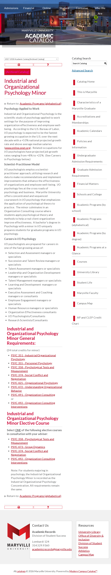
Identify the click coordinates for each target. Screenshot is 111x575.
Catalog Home (86, 81)
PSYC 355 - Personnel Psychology (31, 363)
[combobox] (31, 59)
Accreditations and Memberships (86, 119)
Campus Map (85, 303)
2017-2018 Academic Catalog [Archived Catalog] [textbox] (24, 59)
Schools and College (89, 194)
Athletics (84, 550)
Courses (82, 261)
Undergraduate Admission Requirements (87, 158)
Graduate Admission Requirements (87, 172)
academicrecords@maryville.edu (52, 549)
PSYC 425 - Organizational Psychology (34, 382)
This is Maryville (87, 91)
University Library (88, 272)
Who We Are (100, 10)
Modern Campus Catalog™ (83, 571)
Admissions (11, 8)
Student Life (64, 10)
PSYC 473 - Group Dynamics (28, 446)
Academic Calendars (89, 130)
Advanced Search (82, 70)
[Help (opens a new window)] (48, 64)
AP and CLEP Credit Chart (87, 320)
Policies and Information (82, 144)
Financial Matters (88, 183)
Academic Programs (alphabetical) (40, 103)
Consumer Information (83, 10)
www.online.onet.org (17, 147)
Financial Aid (28, 10)
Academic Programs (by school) (89, 207)
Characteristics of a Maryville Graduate (86, 105)
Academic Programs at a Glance (89, 250)
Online (47, 8)
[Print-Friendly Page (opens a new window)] (19, 64)
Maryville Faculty (87, 292)
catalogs (21, 571)
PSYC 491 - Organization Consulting (33, 394)
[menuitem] (11, 11)
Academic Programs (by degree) (89, 236)
